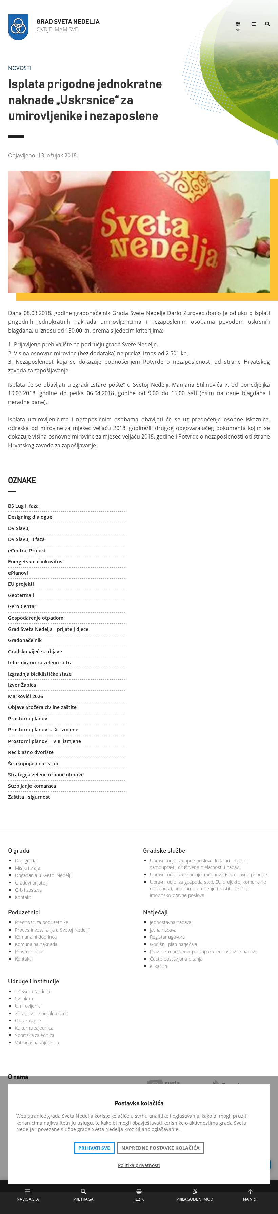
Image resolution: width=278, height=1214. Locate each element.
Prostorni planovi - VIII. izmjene (44, 741)
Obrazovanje (28, 1020)
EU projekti (21, 584)
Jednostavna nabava (170, 922)
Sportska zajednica (34, 1035)
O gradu (18, 851)
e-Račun (158, 966)
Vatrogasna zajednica (37, 1042)
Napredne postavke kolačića (160, 1148)
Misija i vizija (27, 868)
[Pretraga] (267, 24)
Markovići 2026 (25, 696)
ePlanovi (18, 573)
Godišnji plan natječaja (173, 944)
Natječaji (155, 913)
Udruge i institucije (33, 982)
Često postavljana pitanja (176, 959)
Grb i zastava (28, 890)
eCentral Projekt (27, 550)
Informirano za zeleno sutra (40, 662)
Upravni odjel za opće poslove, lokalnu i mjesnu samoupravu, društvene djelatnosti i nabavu (199, 864)
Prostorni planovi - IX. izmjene (43, 729)
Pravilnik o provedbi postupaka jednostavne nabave (203, 951)
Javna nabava (163, 930)
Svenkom (24, 998)
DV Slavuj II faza (26, 539)
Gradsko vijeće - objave (35, 651)
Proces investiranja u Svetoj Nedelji (52, 930)
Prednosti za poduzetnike (41, 922)
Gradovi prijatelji (31, 882)
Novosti (19, 68)
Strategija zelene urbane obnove (46, 774)
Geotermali (21, 595)
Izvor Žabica (22, 685)
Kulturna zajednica (34, 1028)
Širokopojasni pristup (33, 763)
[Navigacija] (253, 24)
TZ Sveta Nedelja (32, 991)
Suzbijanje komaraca (32, 786)
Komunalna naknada (36, 944)
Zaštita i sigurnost (29, 797)
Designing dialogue (30, 517)
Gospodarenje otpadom (35, 618)
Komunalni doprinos (36, 937)
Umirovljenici (28, 1006)
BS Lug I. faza (23, 506)
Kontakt (23, 897)
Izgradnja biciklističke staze (40, 673)
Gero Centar (22, 606)
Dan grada (25, 860)
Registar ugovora (167, 937)
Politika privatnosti (139, 1165)
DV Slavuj (19, 528)
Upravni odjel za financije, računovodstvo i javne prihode (208, 874)
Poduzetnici (24, 913)
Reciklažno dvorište (31, 752)
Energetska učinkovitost (36, 561)
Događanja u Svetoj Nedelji (43, 875)
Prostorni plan (29, 951)
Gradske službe (164, 851)
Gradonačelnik (25, 640)
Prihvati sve (94, 1148)
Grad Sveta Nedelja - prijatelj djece (48, 629)
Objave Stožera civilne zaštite (42, 707)
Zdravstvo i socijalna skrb (41, 1013)
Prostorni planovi (28, 718)
